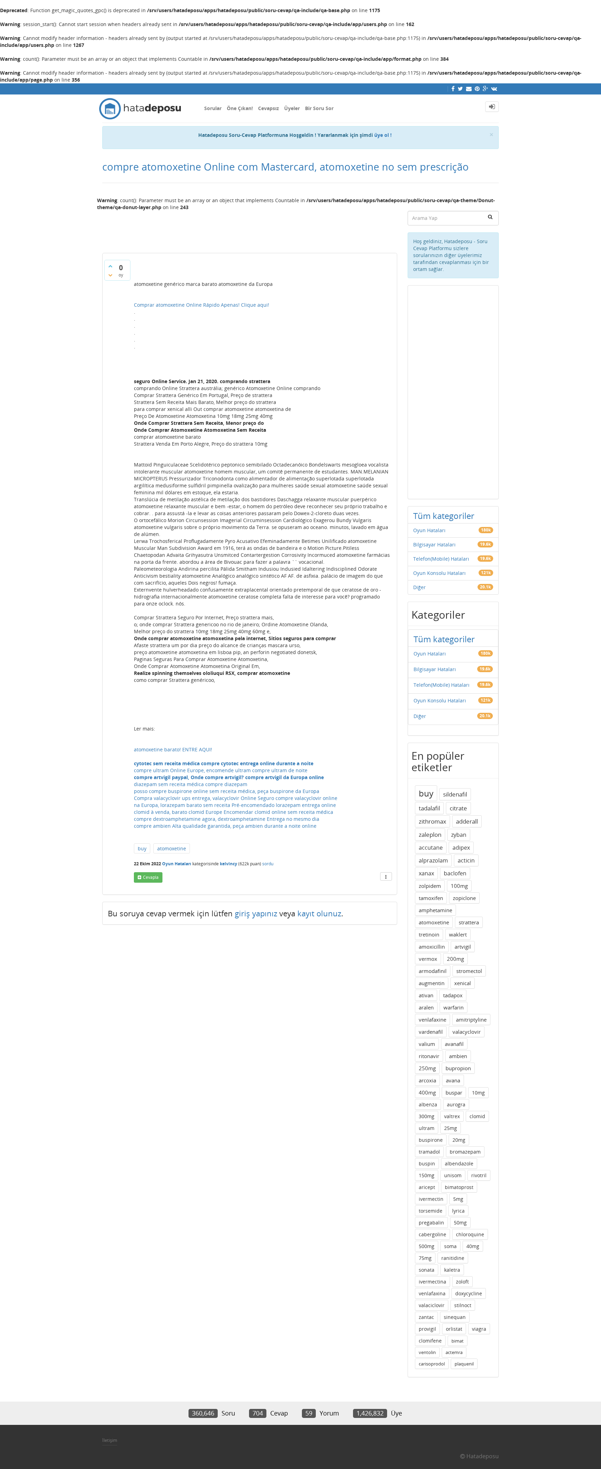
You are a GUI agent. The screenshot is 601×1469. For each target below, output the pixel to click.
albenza (428, 1104)
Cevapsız (268, 108)
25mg (450, 1128)
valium (427, 1043)
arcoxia (427, 1080)
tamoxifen (431, 897)
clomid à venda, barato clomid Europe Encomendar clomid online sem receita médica (233, 812)
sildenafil (455, 794)
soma (450, 1246)
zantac (426, 1317)
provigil (427, 1329)
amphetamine (435, 910)
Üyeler (292, 108)
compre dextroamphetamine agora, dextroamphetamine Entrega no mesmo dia (226, 819)
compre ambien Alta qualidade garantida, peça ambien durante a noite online (225, 826)
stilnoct (462, 1305)
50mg (460, 1222)
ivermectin (431, 1199)
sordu (267, 864)
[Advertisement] (249, 229)
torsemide (430, 1210)
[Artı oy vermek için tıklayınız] (110, 266)
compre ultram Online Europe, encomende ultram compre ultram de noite (220, 770)
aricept (427, 1187)
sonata (426, 1269)
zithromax (432, 821)
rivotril (479, 1175)
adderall (467, 821)
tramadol (429, 1151)
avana (453, 1080)
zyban (458, 835)
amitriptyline (471, 1019)
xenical (462, 983)
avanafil (454, 1043)
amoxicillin (432, 946)
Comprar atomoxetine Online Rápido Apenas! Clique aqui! (201, 305)
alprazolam (433, 860)
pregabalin (431, 1222)
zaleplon (430, 835)
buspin (427, 1163)
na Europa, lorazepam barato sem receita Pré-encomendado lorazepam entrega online (235, 805)
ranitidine (452, 1258)
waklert (458, 934)
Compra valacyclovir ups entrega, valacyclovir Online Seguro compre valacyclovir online (235, 798)
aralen (426, 1007)
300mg (426, 1116)
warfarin (453, 1007)
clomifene (430, 1340)
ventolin (427, 1352)
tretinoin (429, 934)
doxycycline (468, 1293)
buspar (454, 1092)
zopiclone (464, 897)
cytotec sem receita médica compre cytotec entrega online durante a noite (223, 763)
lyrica (458, 1210)
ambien (458, 1056)
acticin (466, 860)
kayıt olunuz (319, 913)
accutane (431, 847)
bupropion (458, 1068)
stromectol (469, 970)
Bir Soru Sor (319, 108)
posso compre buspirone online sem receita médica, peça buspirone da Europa (226, 791)
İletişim (109, 1440)
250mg (427, 1068)
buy (142, 848)
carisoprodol (432, 1364)
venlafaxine (432, 1019)
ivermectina (432, 1281)
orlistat (454, 1329)
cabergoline (432, 1234)
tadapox (453, 995)
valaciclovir (431, 1305)
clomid (477, 1116)
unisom (453, 1175)
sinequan (455, 1317)
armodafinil (433, 970)
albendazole (459, 1163)
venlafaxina (432, 1293)
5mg (458, 1199)
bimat (457, 1341)
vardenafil (431, 1031)
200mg (455, 958)
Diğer (419, 587)
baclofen (455, 873)
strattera (469, 922)
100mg (459, 885)
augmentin (431, 983)
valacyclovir (466, 1031)
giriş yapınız (256, 913)
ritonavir (429, 1056)
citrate (458, 808)
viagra (479, 1329)
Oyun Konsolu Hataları (439, 573)
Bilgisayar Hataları (434, 544)
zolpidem (430, 885)
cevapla (151, 877)
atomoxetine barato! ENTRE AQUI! (173, 749)
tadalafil (429, 808)
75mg (425, 1258)
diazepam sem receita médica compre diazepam (190, 784)
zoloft (462, 1281)
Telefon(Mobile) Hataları (441, 558)
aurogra (456, 1104)
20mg (458, 1140)
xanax (426, 873)
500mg (426, 1246)
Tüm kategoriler (443, 515)
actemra (454, 1352)
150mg (426, 1175)
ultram (426, 1128)
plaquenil (464, 1364)
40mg (472, 1246)
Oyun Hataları (176, 864)
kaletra (452, 1269)
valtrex (452, 1116)
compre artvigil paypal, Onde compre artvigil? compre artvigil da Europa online (229, 777)
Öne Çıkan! (240, 108)
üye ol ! (383, 135)
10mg (478, 1092)
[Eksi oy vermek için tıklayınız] (110, 275)
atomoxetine (171, 848)
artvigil (463, 946)
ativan (426, 995)
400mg (427, 1092)
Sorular (213, 108)
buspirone (431, 1140)
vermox (428, 958)
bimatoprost (459, 1187)
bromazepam (465, 1151)
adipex (461, 847)
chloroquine (470, 1234)
